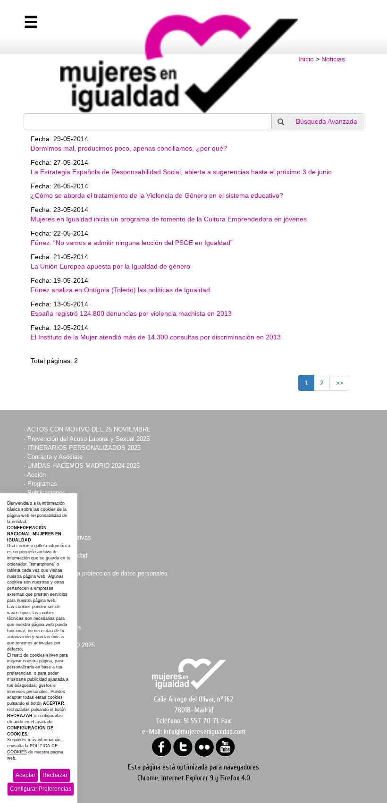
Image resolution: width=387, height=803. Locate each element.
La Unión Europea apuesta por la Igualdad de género (110, 266)
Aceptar (25, 775)
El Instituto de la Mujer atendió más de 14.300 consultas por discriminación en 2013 (156, 337)
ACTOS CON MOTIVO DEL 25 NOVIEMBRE (89, 429)
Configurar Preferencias (40, 789)
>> (339, 383)
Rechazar (54, 775)
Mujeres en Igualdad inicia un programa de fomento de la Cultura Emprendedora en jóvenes (169, 219)
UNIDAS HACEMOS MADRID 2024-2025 (83, 465)
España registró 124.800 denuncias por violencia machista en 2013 (131, 313)
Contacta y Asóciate (55, 456)
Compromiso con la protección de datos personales (97, 573)
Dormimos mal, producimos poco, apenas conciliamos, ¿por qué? (129, 148)
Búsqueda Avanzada (326, 121)
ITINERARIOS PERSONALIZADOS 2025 (84, 447)
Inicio (306, 59)
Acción (36, 474)
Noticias (333, 59)
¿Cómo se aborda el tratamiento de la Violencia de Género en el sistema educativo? (157, 195)
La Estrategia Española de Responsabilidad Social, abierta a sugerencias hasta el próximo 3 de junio (181, 172)
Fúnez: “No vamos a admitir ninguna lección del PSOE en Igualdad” (132, 242)
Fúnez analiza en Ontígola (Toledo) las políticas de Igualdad (120, 290)
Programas (42, 483)
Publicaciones (46, 492)
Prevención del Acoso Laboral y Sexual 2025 (88, 438)
